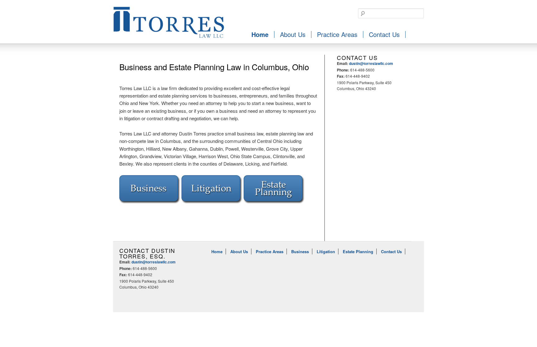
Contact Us (384, 34)
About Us (292, 34)
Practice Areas (337, 34)
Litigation (326, 251)
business (150, 190)
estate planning (275, 190)
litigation (212, 190)
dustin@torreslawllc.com (371, 63)
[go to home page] (169, 38)
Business (300, 251)
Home (259, 34)
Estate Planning (358, 251)
